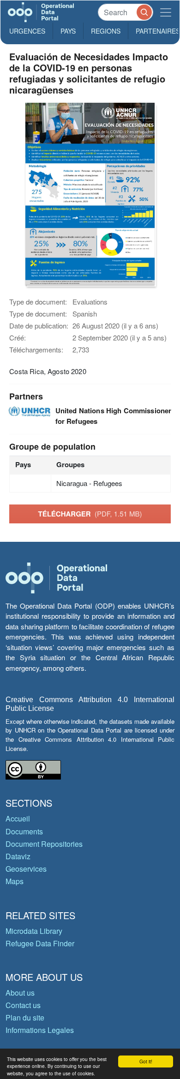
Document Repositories (44, 844)
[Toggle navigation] (165, 12)
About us (20, 992)
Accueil (18, 818)
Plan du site (25, 1017)
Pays (68, 30)
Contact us (23, 1005)
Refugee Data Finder (40, 943)
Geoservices (26, 868)
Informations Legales (40, 1030)
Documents (24, 831)
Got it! (145, 1061)
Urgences (27, 30)
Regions (105, 30)
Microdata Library (34, 931)
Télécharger (90, 514)
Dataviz (18, 856)
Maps (15, 881)
